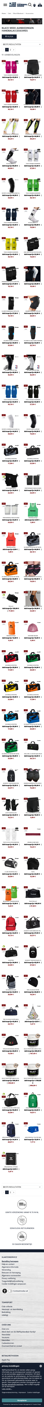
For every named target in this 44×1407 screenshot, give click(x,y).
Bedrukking (6, 1312)
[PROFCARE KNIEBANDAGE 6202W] (33, 603)
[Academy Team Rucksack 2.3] (33, 957)
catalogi (5, 1315)
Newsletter (6, 1334)
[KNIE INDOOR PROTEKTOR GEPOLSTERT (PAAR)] (33, 249)
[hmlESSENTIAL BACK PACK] (33, 1105)
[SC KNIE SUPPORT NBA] (11, 367)
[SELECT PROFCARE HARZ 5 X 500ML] (33, 1046)
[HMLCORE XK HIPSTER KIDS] (33, 810)
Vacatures (5, 1337)
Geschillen (6, 1340)
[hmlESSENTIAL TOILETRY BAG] (33, 1134)
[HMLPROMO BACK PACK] (11, 928)
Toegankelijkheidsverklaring (12, 1281)
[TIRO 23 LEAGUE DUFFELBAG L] (11, 1016)
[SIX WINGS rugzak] (11, 987)
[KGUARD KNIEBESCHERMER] (11, 338)
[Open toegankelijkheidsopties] (5, 1291)
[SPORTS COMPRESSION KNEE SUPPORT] (11, 190)
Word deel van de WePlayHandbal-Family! (19, 1332)
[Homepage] (18, 4)
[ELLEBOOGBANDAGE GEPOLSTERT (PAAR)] (11, 308)
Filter (10, 36)
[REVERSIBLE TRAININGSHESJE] (11, 898)
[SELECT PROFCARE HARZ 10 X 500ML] (11, 1075)
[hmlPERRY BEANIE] (33, 633)
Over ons (5, 1329)
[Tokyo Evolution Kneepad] (11, 839)
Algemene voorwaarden (11, 1275)
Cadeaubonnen (8, 1343)
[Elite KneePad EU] (11, 485)
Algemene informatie (10, 1267)
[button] (5, 4)
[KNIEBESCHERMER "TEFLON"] (33, 308)
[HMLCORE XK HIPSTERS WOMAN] (33, 72)
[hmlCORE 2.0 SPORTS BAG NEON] (33, 751)
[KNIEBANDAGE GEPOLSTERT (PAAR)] (11, 279)
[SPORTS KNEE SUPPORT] (33, 426)
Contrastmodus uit (20, 1291)
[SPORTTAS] (11, 957)
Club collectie (7, 1306)
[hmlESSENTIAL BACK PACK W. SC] (11, 1134)
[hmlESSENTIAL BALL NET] (33, 1016)
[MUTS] (33, 869)
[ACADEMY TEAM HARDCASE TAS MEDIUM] (33, 928)
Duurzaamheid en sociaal (12, 1346)
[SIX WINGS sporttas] (11, 456)
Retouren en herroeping (11, 1273)
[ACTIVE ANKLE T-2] (11, 161)
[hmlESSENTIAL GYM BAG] (11, 1164)
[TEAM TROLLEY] (33, 898)
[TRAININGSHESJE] (33, 515)
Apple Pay (6, 1360)
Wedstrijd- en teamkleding (12, 1309)
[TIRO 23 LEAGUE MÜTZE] (33, 987)
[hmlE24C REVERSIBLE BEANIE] (11, 1046)
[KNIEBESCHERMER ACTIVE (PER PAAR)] (33, 780)
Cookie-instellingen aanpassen (14, 1284)
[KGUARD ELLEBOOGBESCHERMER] (33, 338)
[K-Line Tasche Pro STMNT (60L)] (11, 1105)
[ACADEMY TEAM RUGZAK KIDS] (11, 780)
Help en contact (8, 1264)
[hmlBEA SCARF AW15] (33, 839)
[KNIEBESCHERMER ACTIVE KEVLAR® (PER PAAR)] (33, 574)
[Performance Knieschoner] (33, 485)
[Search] (30, 4)
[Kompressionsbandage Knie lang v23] (33, 102)
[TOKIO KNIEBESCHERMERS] (11, 72)
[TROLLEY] (11, 603)
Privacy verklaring (8, 1278)
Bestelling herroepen (10, 1261)
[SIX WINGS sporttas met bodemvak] (33, 544)
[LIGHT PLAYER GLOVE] (11, 810)
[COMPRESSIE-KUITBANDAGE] (11, 131)
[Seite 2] (13, 49)
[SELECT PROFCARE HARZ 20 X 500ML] (33, 1075)
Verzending (6, 1270)
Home (4, 13)
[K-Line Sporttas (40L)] (11, 869)
